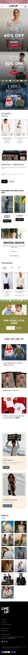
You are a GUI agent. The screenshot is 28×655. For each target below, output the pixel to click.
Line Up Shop (10, 646)
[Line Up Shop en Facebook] (2, 642)
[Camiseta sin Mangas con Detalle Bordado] (7, 127)
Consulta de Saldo (5, 630)
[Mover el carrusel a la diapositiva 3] (16, 76)
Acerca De (3, 619)
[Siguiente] (25, 2)
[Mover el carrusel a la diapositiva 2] (14, 76)
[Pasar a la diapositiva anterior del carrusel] (10, 76)
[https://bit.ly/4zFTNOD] (14, 30)
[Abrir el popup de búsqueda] (22, 6)
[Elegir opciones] (11, 134)
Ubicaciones (3, 622)
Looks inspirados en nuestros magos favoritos (13, 364)
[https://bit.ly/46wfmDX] (14, 66)
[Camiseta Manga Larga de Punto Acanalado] (19, 280)
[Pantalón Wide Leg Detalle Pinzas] (19, 127)
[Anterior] (2, 2)
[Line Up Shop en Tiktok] (7, 642)
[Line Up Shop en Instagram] (5, 642)
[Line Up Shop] (14, 6)
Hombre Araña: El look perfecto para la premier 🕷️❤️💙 (13, 417)
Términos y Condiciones (14, 255)
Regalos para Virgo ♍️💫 (11, 390)
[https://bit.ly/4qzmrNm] (14, 96)
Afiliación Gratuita (5, 628)
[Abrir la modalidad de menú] (2, 6)
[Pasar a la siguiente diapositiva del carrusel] (18, 76)
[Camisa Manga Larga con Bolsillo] (7, 280)
